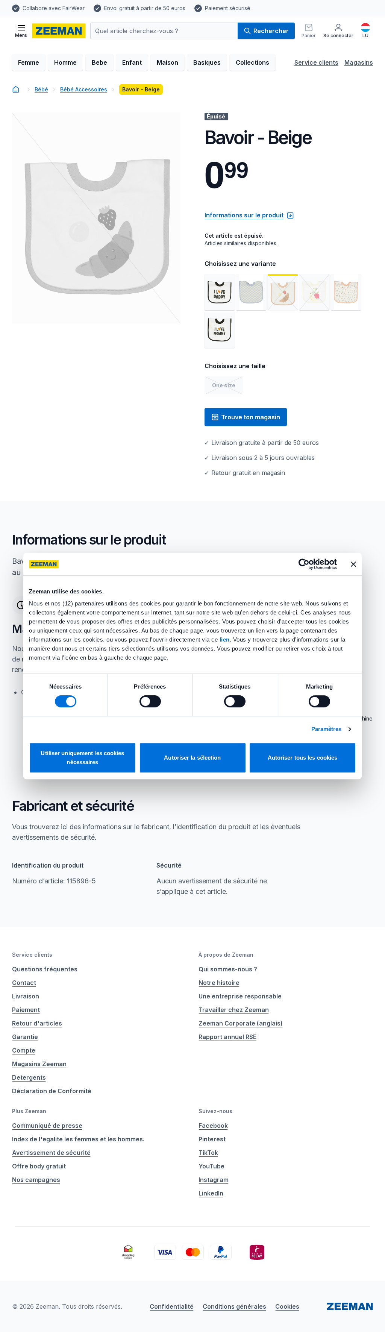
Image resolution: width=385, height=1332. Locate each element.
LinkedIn (211, 1193)
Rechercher (271, 31)
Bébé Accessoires (83, 89)
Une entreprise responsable (240, 996)
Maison (167, 62)
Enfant (132, 62)
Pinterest (212, 1139)
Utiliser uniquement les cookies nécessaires (82, 757)
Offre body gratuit (39, 1166)
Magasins (358, 62)
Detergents (29, 1077)
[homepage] (16, 89)
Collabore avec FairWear (54, 8)
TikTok (208, 1152)
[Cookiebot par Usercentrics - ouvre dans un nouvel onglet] (304, 564)
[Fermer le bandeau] (353, 564)
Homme (65, 62)
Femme (28, 62)
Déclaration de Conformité (51, 1091)
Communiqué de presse (47, 1125)
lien (225, 639)
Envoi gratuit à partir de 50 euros (144, 8)
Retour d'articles (37, 1023)
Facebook (213, 1125)
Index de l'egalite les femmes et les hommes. (78, 1139)
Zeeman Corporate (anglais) (241, 1023)
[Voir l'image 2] (251, 292)
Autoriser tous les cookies (303, 757)
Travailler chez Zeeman (234, 1009)
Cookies (287, 1306)
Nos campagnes (36, 1179)
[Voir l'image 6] (220, 330)
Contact (24, 982)
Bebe (99, 62)
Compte (23, 1050)
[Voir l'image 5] (346, 292)
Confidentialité (172, 1306)
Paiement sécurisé (227, 8)
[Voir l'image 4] (314, 292)
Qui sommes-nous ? (228, 969)
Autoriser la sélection (192, 757)
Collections (252, 62)
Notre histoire (219, 982)
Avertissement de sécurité (51, 1152)
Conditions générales (234, 1306)
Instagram (214, 1179)
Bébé (41, 89)
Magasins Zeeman (39, 1064)
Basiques (207, 62)
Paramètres (326, 729)
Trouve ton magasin (250, 417)
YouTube (211, 1166)
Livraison (25, 996)
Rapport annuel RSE (227, 1037)
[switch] (150, 701)
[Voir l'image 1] (220, 292)
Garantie (25, 1037)
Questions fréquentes (44, 969)
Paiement (26, 1009)
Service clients (316, 62)
